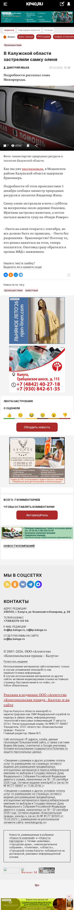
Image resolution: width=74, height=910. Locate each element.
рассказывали (32, 169)
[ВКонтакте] (6, 275)
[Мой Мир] (16, 275)
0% (9, 415)
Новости (9, 30)
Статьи (48, 30)
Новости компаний (19, 546)
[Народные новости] (62, 3)
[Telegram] (21, 275)
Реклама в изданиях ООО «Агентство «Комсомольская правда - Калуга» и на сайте (37, 700)
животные (31, 290)
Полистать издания (15, 661)
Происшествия (12, 45)
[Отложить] (28, 145)
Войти (68, 4)
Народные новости (29, 30)
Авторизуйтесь (37, 515)
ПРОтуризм (43, 36)
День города (25, 36)
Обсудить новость (37, 427)
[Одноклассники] (11, 275)
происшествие (13, 290)
